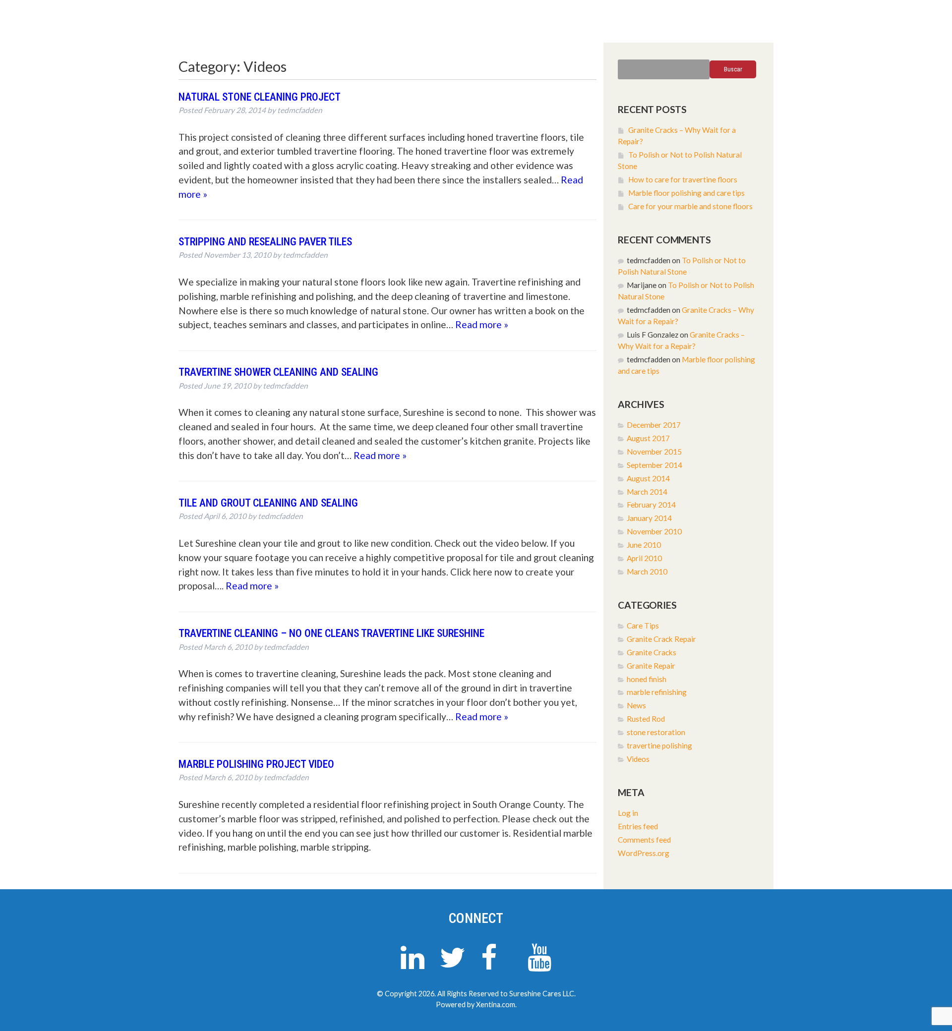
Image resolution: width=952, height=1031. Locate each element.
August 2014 (648, 478)
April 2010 (644, 558)
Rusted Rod (646, 718)
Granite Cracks (651, 652)
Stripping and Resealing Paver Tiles (265, 241)
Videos (638, 758)
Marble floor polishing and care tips (686, 192)
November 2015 (654, 451)
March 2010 (647, 571)
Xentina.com (495, 1004)
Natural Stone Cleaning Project (259, 97)
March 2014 (647, 491)
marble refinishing (657, 691)
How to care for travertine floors (682, 179)
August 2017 (648, 438)
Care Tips (643, 625)
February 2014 (651, 504)
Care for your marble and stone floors (690, 206)
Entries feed (638, 826)
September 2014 (654, 464)
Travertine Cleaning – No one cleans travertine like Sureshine (331, 633)
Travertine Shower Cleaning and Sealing (278, 372)
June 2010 (644, 544)
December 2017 (654, 424)
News (636, 705)
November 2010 (654, 531)
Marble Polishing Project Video (256, 764)
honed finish (646, 679)
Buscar (733, 69)
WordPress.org (643, 853)
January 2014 (649, 518)
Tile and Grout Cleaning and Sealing (268, 503)
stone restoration (656, 732)
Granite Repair (651, 665)
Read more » (481, 324)
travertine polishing (659, 745)
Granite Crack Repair (661, 638)
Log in (628, 812)
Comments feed (644, 839)
